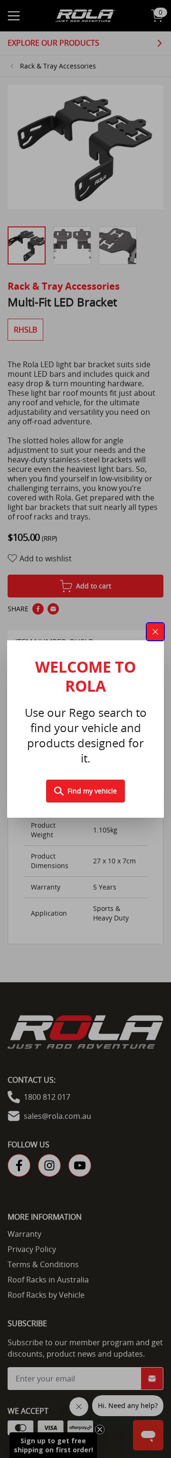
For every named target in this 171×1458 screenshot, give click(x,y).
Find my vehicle (92, 790)
